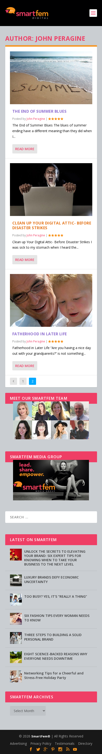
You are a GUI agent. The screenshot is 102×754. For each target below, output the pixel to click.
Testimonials (64, 743)
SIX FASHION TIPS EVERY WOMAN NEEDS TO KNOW (56, 617)
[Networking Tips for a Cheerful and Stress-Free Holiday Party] (16, 676)
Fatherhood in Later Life (39, 334)
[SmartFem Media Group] (51, 499)
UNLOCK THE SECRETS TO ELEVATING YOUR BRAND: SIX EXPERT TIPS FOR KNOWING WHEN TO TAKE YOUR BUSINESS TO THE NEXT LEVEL (54, 558)
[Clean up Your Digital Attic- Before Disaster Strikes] (51, 189)
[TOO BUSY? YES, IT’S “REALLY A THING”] (16, 600)
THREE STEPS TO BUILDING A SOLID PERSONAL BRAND (53, 637)
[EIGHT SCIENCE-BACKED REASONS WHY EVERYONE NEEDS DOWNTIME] (16, 657)
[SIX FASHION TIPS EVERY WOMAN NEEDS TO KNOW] (16, 619)
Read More (24, 149)
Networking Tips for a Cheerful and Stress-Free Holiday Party (53, 675)
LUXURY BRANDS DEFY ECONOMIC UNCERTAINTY (51, 579)
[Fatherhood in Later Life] (51, 300)
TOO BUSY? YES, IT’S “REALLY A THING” (55, 596)
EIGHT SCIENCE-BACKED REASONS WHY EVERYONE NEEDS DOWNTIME (55, 656)
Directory (85, 743)
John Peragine (36, 119)
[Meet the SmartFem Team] (51, 438)
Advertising (18, 743)
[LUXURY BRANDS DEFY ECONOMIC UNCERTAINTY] (16, 580)
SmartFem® (40, 736)
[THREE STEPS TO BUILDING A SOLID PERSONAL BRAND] (16, 638)
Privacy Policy (40, 743)
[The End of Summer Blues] (51, 77)
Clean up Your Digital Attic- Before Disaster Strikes (51, 225)
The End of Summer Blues (39, 111)
